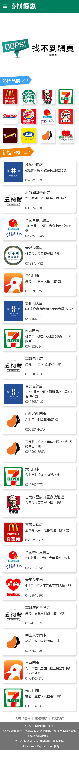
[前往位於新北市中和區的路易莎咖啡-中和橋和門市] (13, 430)
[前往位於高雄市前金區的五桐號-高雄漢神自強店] (13, 624)
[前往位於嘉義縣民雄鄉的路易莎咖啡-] (13, 458)
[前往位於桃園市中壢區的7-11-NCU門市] (13, 347)
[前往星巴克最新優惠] (28, 103)
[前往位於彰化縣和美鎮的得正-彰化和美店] (13, 319)
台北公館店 (34, 386)
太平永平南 (34, 580)
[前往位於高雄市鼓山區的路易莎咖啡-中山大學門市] (13, 651)
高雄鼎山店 (34, 359)
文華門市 (32, 663)
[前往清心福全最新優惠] (66, 142)
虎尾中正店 (34, 165)
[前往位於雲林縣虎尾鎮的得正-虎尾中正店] (13, 181)
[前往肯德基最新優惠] (47, 103)
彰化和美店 (34, 303)
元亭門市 (32, 691)
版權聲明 (41, 719)
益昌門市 (32, 276)
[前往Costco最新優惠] (10, 123)
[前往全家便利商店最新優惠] (47, 123)
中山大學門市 (35, 635)
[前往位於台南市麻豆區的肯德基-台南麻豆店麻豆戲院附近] (13, 513)
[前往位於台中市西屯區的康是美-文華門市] (13, 679)
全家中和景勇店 (37, 552)
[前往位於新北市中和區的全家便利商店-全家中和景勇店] (13, 568)
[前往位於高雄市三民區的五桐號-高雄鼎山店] (13, 375)
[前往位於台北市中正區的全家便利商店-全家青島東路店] (13, 236)
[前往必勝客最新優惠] (66, 123)
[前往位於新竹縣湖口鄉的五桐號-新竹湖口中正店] (13, 208)
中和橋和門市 (35, 414)
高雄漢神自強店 (37, 608)
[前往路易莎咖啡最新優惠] (47, 142)
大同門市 (32, 469)
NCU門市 (32, 331)
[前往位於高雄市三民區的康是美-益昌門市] (13, 292)
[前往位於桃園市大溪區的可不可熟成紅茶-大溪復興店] (13, 264)
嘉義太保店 (34, 525)
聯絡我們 (58, 719)
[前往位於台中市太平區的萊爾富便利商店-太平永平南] (13, 596)
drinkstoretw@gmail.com (37, 746)
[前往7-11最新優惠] (66, 103)
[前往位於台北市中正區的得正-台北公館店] (13, 402)
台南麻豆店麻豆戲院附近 (44, 497)
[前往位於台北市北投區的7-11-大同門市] (13, 485)
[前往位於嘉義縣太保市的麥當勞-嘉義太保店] (13, 541)
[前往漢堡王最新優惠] (28, 123)
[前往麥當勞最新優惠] (10, 103)
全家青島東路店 (37, 220)
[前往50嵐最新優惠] (28, 142)
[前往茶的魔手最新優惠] (10, 142)
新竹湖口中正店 (37, 192)
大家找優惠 (22, 719)
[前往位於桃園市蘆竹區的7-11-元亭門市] (13, 707)
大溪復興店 (34, 248)
